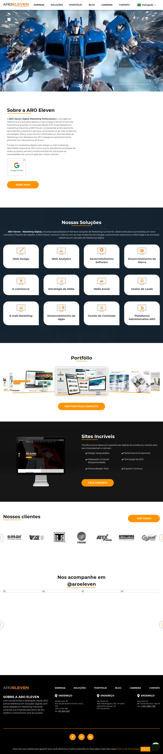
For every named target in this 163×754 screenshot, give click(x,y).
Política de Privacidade (128, 749)
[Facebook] (72, 737)
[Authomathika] (36, 537)
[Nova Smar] (149, 537)
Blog (92, 5)
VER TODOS (144, 518)
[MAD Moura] (104, 537)
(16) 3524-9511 (64, 711)
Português (147, 5)
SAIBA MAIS (23, 184)
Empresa (39, 5)
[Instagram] (81, 737)
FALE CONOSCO (97, 482)
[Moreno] (126, 537)
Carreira (107, 5)
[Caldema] (59, 537)
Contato (124, 5)
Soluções (57, 5)
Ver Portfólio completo (81, 406)
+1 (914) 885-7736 (147, 706)
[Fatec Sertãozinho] (81, 537)
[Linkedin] (90, 737)
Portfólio (75, 5)
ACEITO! (145, 749)
